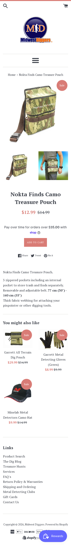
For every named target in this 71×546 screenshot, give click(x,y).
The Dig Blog (12, 461)
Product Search (14, 456)
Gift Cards (10, 497)
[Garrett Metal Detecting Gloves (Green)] (53, 339)
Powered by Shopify (56, 524)
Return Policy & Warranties (23, 481)
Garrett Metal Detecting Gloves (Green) (53, 359)
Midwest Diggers (34, 524)
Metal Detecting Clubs (19, 492)
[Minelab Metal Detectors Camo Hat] (18, 393)
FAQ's (7, 477)
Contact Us (11, 502)
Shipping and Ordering (19, 487)
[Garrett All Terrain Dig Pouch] (18, 338)
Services (9, 471)
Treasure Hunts (14, 466)
